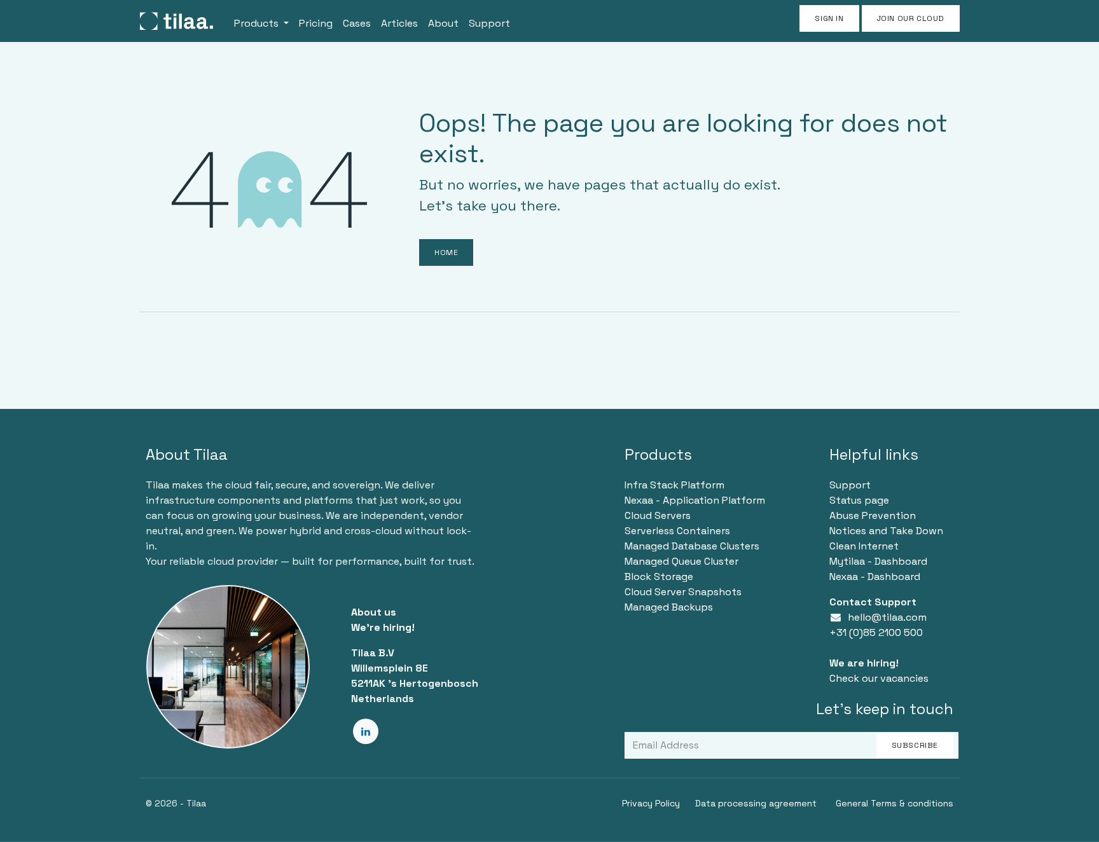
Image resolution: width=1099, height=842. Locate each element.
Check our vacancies (879, 678)
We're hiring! (383, 627)
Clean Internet (864, 546)
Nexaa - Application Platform (695, 500)
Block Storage (659, 576)
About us (373, 612)
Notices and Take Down (886, 530)
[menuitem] (261, 21)
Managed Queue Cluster (681, 561)
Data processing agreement (756, 803)
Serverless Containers (677, 530)
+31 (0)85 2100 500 (876, 632)
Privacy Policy (651, 803)
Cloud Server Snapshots (683, 591)
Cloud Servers (658, 515)
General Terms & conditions (894, 803)
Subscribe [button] (915, 745)
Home (446, 252)
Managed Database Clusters (692, 546)
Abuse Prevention (872, 515)
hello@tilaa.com (887, 617)
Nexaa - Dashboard (874, 576)
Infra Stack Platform (674, 485)
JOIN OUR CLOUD (910, 18)
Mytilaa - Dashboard (878, 561)
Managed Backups (669, 607)
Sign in (829, 18)
